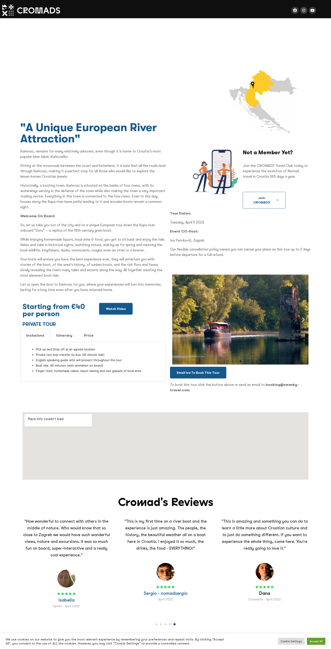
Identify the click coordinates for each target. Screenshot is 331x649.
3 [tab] (165, 624)
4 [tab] (170, 624)
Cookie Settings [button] (291, 641)
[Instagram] (303, 10)
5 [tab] (174, 624)
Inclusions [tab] (35, 335)
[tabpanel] (93, 362)
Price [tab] (88, 335)
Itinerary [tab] (64, 335)
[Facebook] (295, 10)
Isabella (67, 600)
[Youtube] (312, 10)
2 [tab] (161, 624)
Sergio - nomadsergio (166, 593)
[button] (116, 309)
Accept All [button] (316, 641)
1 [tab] (156, 624)
